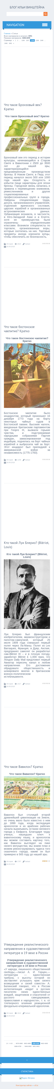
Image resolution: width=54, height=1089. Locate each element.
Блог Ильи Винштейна (27, 7)
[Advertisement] (27, 75)
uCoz (36, 1085)
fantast (27, 244)
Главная (7, 33)
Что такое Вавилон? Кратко (23, 767)
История (10, 244)
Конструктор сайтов (24, 1085)
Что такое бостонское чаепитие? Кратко (19, 329)
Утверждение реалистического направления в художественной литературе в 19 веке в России (27, 948)
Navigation (15, 25)
